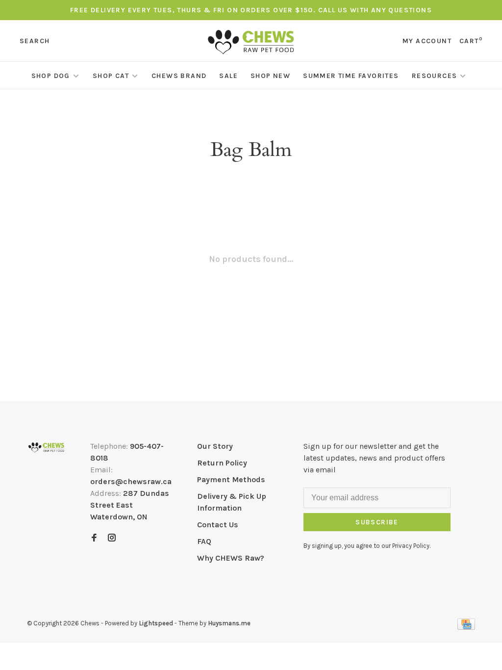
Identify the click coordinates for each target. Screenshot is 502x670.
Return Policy (222, 462)
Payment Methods (231, 479)
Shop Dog (50, 76)
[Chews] (46, 447)
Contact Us (217, 524)
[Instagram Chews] (112, 538)
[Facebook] (94, 538)
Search (35, 41)
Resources (434, 76)
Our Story (215, 446)
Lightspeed (156, 623)
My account (427, 41)
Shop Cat (111, 76)
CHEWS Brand (178, 76)
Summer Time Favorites (351, 76)
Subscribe (377, 522)
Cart (470, 41)
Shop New (270, 76)
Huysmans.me (229, 623)
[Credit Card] (466, 627)
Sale (228, 76)
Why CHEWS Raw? (230, 558)
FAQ (204, 541)
